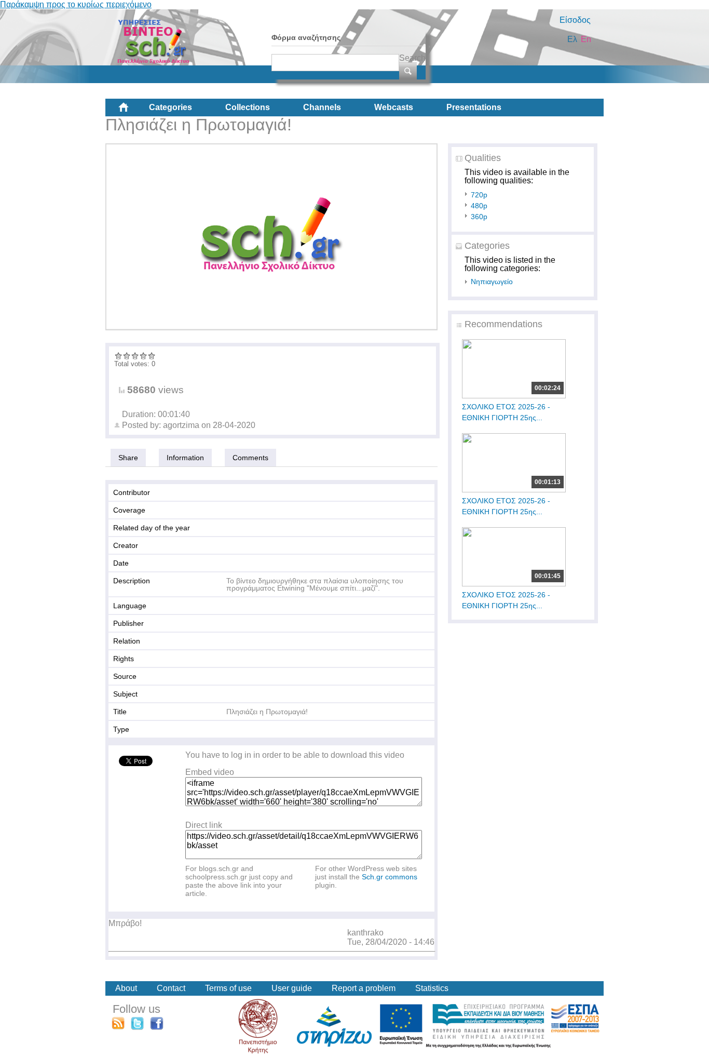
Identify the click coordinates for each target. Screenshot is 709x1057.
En (586, 39)
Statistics (431, 988)
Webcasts (393, 107)
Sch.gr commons (389, 877)
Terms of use (228, 988)
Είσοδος (575, 20)
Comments (250, 457)
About (126, 988)
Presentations (473, 107)
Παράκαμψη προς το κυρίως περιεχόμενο (76, 4)
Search (412, 57)
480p (479, 205)
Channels (322, 107)
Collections (247, 107)
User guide (291, 988)
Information (185, 457)
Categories (170, 107)
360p (479, 216)
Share (128, 457)
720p (479, 194)
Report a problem (364, 988)
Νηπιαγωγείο (492, 281)
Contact (171, 988)
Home (131, 111)
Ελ (572, 39)
